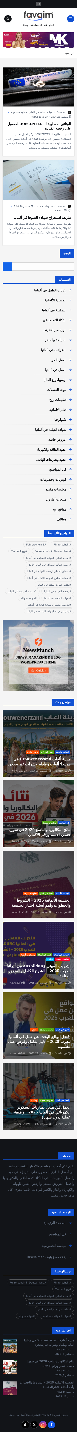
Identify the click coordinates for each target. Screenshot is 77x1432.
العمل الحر (59, 360)
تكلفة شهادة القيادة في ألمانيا (53, 584)
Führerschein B (35, 544)
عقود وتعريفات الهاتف (51, 459)
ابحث (7, 267)
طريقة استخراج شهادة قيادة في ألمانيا (48, 604)
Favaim (61, 112)
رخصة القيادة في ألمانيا (56, 591)
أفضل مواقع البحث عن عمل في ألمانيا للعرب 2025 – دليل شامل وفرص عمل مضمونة (39, 1041)
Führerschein (61, 544)
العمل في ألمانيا (55, 370)
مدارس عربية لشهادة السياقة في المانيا (48, 611)
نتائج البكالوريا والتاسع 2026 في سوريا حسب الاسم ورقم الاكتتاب (39, 832)
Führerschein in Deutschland (52, 551)
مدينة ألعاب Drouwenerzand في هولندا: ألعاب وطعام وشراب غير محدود (39, 761)
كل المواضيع (57, 469)
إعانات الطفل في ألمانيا (50, 290)
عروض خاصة (57, 439)
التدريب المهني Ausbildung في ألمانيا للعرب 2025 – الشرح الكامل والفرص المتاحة (39, 970)
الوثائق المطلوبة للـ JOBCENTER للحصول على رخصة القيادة (39, 125)
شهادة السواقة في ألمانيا (21, 591)
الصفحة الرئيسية (55, 1223)
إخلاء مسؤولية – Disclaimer (46, 1257)
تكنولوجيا (60, 420)
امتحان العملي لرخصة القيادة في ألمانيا (48, 571)
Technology (18, 551)
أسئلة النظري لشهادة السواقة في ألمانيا (47, 557)
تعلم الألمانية (57, 410)
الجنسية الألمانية (55, 300)
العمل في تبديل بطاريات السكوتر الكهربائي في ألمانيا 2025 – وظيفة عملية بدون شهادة (42, 1112)
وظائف (61, 519)
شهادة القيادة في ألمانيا (41, 112)
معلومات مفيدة (19, 112)
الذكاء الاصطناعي (54, 320)
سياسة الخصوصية (54, 1246)
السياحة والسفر (55, 340)
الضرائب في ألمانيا (53, 350)
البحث (67, 253)
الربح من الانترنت (54, 330)
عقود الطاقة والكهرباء (51, 449)
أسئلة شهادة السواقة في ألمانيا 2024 (48, 564)
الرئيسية (69, 53)
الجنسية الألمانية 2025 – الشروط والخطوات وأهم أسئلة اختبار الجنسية (41, 902)
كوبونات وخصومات (53, 479)
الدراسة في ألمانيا (54, 310)
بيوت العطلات (56, 390)
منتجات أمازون (56, 499)
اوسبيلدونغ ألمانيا (55, 380)
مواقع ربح (59, 509)
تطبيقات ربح (57, 400)
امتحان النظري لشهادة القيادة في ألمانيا (48, 577)
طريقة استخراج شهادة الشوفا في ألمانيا (42, 217)
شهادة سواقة (28, 598)
